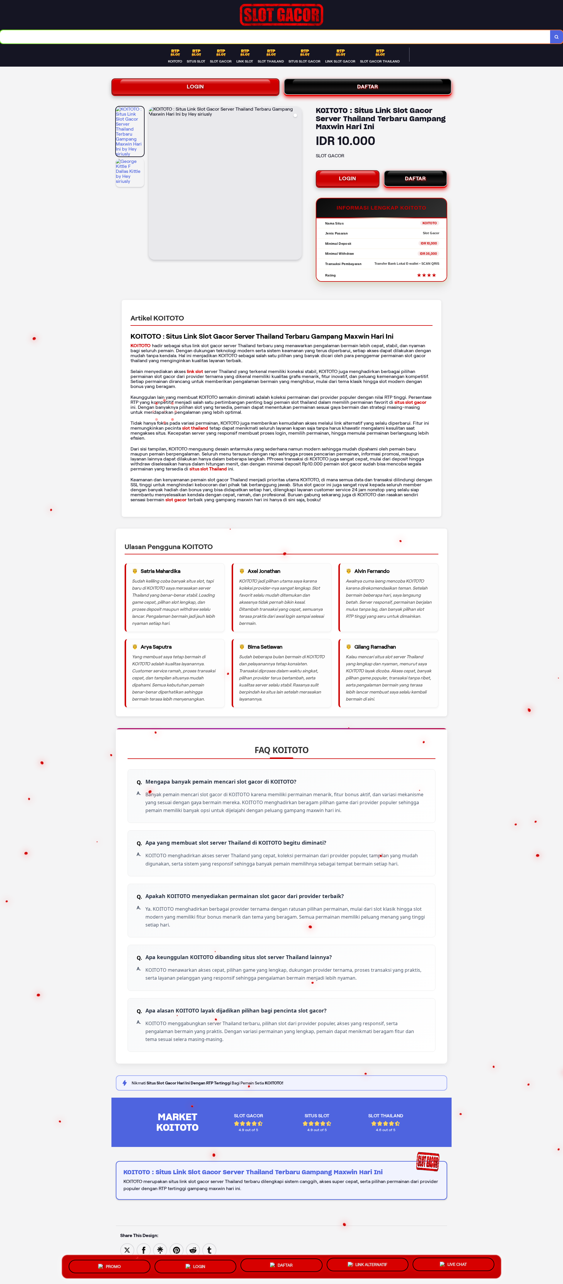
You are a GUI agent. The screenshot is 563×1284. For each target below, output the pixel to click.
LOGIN (195, 87)
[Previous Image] (153, 184)
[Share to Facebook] (144, 1249)
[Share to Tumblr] (209, 1249)
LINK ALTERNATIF (371, 1264)
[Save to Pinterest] (176, 1249)
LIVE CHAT (457, 1265)
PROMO (113, 1265)
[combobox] (275, 36)
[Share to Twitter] (127, 1249)
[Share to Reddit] (193, 1249)
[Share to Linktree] (160, 1249)
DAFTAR (367, 87)
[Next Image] (297, 184)
